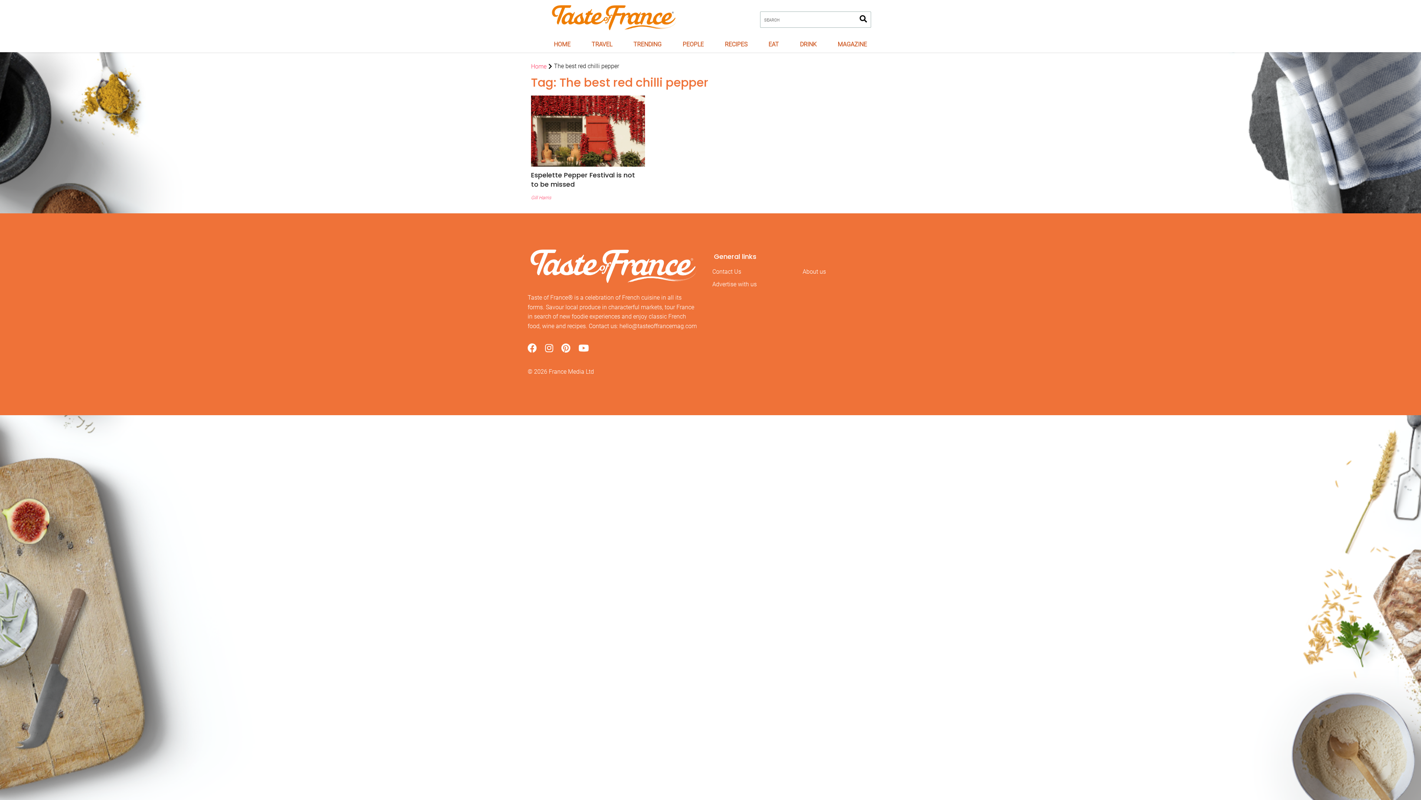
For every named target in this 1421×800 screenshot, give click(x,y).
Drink (808, 44)
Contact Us (726, 271)
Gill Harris (541, 197)
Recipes (736, 44)
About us (814, 271)
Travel (602, 44)
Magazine (852, 44)
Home (562, 44)
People (693, 44)
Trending (648, 44)
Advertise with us (734, 284)
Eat (774, 44)
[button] (588, 180)
